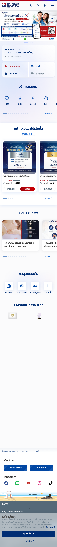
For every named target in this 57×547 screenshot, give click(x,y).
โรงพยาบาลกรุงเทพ (9, 451)
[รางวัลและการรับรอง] (12, 315)
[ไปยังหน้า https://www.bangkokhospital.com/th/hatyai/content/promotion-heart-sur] (28, 26)
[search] (38, 5)
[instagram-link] (40, 483)
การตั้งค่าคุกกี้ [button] (28, 541)
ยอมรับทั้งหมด (28, 533)
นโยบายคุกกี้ (50, 528)
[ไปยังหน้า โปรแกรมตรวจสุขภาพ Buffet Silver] (19, 157)
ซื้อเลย (27, 189)
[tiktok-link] (51, 483)
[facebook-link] (6, 483)
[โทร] (31, 5)
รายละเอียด (11, 189)
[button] (31, 5)
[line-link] (17, 483)
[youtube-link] (28, 483)
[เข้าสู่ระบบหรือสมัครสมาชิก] (44, 5)
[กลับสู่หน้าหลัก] (10, 5)
